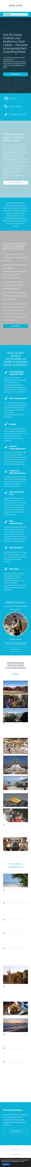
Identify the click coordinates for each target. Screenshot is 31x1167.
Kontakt (15, 1149)
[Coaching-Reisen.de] (15, 6)
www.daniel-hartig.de (15, 1154)
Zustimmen (6, 1164)
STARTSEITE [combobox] (7, 14)
